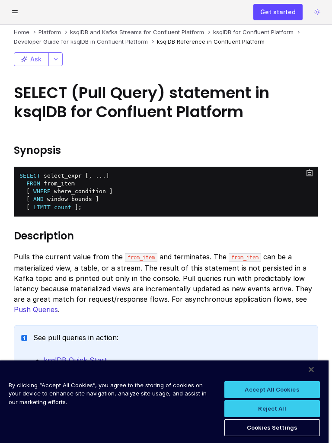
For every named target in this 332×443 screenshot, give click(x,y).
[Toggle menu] (14, 12)
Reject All (272, 408)
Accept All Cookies (272, 389)
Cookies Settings (272, 427)
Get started (278, 12)
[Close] (311, 369)
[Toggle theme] (317, 12)
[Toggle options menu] (55, 59)
